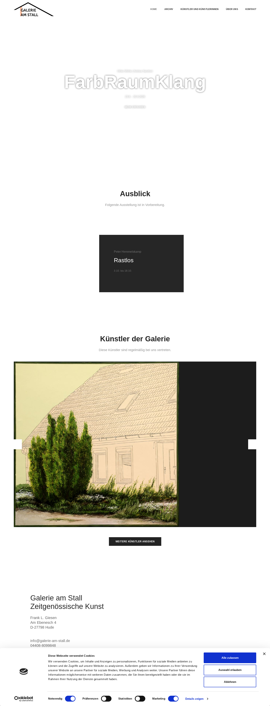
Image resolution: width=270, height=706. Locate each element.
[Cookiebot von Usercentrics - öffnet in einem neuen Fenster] (24, 699)
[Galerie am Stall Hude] (34, 9)
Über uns (232, 9)
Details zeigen (194, 698)
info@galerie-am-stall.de (50, 641)
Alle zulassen (230, 657)
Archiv (168, 9)
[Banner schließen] (264, 653)
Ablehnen (230, 681)
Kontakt (250, 9)
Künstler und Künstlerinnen (200, 9)
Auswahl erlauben (230, 669)
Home (153, 9)
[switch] (106, 699)
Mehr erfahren (135, 107)
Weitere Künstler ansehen (135, 541)
